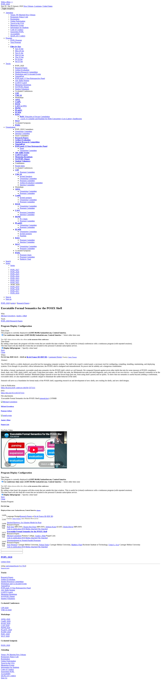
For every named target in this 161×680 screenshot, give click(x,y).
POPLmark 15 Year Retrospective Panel (30, 78)
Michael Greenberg (8, 316)
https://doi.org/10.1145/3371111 (12, 393)
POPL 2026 (14, 272)
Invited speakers (26, 198)
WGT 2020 (5, 636)
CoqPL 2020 (5, 621)
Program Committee (27, 172)
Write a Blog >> (7, 2)
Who (3, 314)
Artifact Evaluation (22, 70)
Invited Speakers (26, 176)
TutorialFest (19, 76)
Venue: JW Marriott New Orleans (22, 15)
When (3, 355)
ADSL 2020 (5, 619)
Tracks (8, 64)
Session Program (7, 502)
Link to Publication (8, 386)
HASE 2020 (5, 623)
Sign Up (4, 678)
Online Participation (17, 21)
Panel (22, 148)
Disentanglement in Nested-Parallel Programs (24, 540)
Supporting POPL (17, 32)
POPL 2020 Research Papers (12, 321)
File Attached (42, 529)
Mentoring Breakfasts (23, 85)
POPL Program (16, 40)
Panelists (23, 236)
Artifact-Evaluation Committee (31, 183)
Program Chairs (25, 255)
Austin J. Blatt (21, 316)
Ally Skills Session (22, 81)
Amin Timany (72, 357)
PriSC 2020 (5, 634)
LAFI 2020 (5, 626)
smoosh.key (44, 398)
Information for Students (19, 28)
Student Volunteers (22, 89)
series (13, 303)
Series (12, 265)
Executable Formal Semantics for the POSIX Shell (27, 531)
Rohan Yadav (44, 545)
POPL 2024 (14, 276)
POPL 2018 (14, 289)
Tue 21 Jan (19, 53)
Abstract (4, 360)
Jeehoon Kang (50, 527)
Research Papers (21, 68)
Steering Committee (22, 134)
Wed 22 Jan (19, 55)
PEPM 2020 (5, 628)
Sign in (8, 297)
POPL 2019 (14, 287)
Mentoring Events (17, 25)
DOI (2, 391)
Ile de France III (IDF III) (37, 357)
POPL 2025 (14, 274)
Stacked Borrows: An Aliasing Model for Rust (24, 523)
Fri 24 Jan (19, 59)
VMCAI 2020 (6, 610)
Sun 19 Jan (19, 49)
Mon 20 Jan (19, 51)
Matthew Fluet (76, 545)
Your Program (15, 42)
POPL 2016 (14, 293)
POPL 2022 (14, 280)
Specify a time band (30, 348)
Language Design (55, 357)
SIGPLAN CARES (17, 36)
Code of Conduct (16, 30)
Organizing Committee (23, 131)
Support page (5, 568)
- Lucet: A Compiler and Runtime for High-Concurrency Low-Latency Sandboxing (51, 119)
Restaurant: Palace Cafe (19, 17)
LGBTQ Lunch (21, 83)
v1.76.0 (22, 566)
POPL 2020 (5, 303)
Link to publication (14, 529)
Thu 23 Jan (19, 57)
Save (3, 350)
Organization (10, 127)
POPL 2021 (14, 282)
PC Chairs (23, 219)
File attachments (7, 396)
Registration (14, 19)
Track (3, 319)
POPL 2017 (14, 291)
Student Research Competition (26, 72)
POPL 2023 (14, 278)
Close (3, 352)
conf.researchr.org (12, 566)
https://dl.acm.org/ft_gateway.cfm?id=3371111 (18, 388)
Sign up (8, 299)
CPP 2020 (4, 608)
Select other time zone (72, 335)
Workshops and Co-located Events (28, 74)
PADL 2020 (5, 645)
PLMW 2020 (6, 632)
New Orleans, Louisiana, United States (37, 6)
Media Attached (31, 529)
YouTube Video (7, 430)
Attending (9, 13)
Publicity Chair (25, 259)
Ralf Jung (10, 527)
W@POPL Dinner (22, 87)
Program (9, 38)
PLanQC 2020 (6, 630)
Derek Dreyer (68, 527)
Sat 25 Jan (19, 61)
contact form (5, 562)
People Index (20, 166)
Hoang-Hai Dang (29, 527)
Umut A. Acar (114, 545)
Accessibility (15, 34)
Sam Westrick (12, 545)
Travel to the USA (17, 23)
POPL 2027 (14, 270)
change (39, 510)
